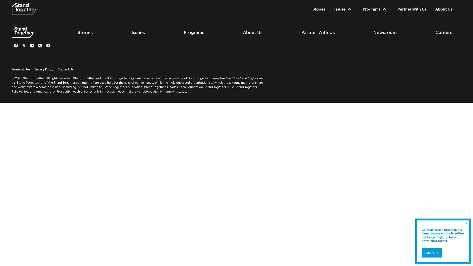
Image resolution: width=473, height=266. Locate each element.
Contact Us (65, 69)
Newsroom (385, 32)
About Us (443, 9)
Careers (443, 32)
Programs (371, 9)
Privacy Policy (43, 69)
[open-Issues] (350, 9)
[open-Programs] (384, 9)
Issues (340, 9)
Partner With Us (412, 9)
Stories (318, 9)
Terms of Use (21, 69)
